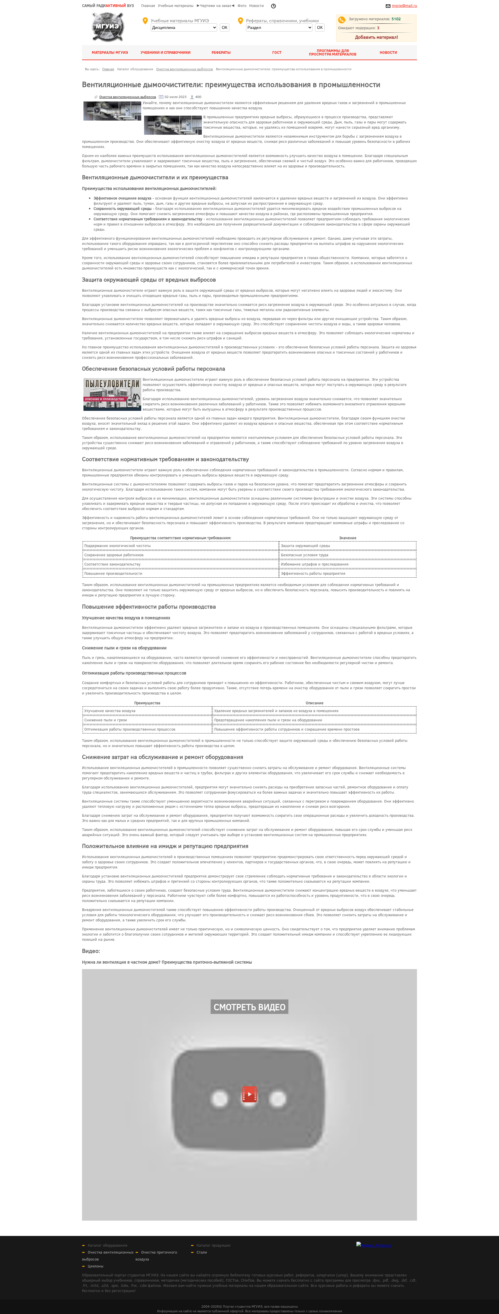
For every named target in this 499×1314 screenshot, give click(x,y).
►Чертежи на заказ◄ (215, 5)
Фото (242, 5)
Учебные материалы (175, 5)
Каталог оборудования (107, 1245)
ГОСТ (277, 52)
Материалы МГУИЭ (110, 52)
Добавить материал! (376, 37)
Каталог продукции (213, 1245)
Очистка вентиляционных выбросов (127, 96)
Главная (148, 5)
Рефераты (221, 52)
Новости (256, 5)
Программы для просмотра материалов (332, 52)
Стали (202, 1252)
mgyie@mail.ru (404, 5)
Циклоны (95, 1266)
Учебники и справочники (166, 52)
